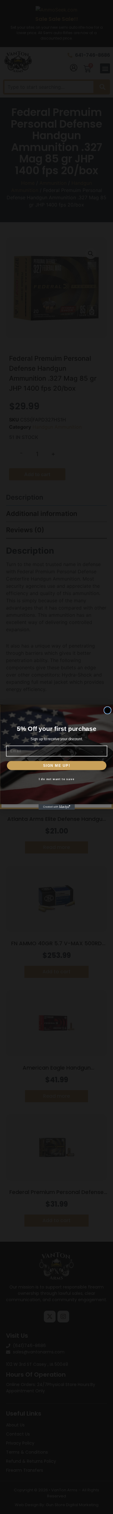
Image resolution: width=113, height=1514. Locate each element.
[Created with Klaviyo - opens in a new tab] (57, 807)
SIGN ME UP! (56, 765)
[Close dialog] (107, 710)
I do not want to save (56, 779)
